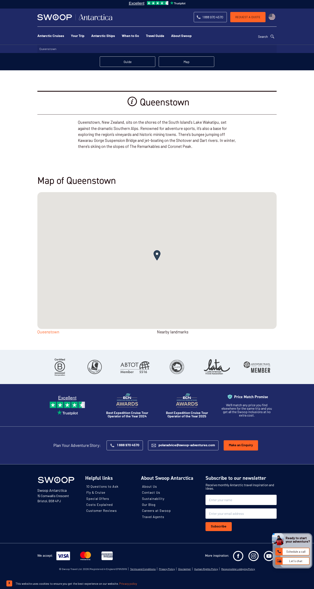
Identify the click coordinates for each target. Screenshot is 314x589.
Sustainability (153, 498)
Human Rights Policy (206, 568)
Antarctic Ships (103, 36)
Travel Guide (155, 36)
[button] (157, 255)
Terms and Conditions (143, 568)
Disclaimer (184, 568)
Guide (128, 62)
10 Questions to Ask (102, 486)
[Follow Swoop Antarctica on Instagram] (253, 556)
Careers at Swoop (156, 510)
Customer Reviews (101, 510)
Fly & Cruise (95, 492)
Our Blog (149, 504)
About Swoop (181, 36)
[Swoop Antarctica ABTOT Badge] (134, 367)
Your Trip (77, 36)
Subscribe (218, 526)
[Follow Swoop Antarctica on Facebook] (238, 556)
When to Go (130, 36)
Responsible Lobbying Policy (238, 568)
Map (186, 62)
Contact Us (151, 492)
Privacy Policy (167, 568)
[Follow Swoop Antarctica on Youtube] (269, 556)
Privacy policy (128, 583)
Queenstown (47, 49)
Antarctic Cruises (50, 36)
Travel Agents (153, 516)
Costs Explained (99, 504)
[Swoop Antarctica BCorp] (59, 367)
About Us (149, 486)
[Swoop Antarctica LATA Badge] (217, 367)
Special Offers (97, 498)
